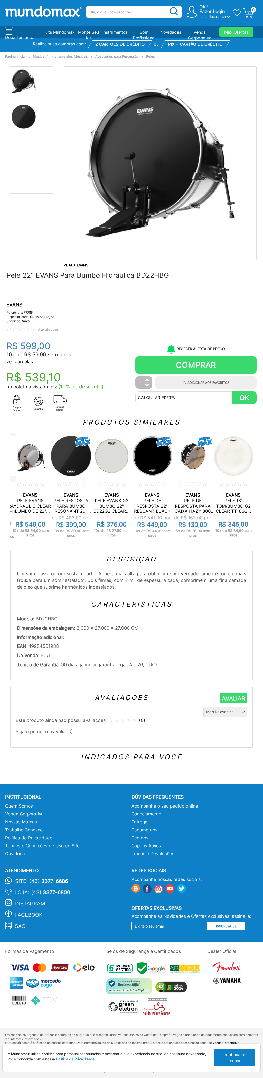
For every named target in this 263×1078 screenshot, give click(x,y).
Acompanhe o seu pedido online (165, 806)
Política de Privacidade (28, 837)
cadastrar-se (215, 16)
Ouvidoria (15, 853)
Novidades (170, 32)
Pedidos (140, 837)
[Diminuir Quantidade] (147, 385)
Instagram (30, 904)
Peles (150, 56)
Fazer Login (212, 11)
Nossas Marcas (21, 821)
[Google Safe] (153, 970)
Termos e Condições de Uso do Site (42, 845)
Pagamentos (144, 829)
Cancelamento (146, 814)
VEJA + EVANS (76, 265)
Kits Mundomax (59, 32)
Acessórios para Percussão (117, 56)
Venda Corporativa (24, 814)
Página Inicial (15, 56)
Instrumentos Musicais (70, 56)
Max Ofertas (236, 32)
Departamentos (20, 37)
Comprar (196, 365)
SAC (20, 926)
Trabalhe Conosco (24, 829)
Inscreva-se (226, 926)
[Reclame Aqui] (130, 988)
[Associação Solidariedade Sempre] (157, 1008)
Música (38, 56)
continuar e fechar (235, 1057)
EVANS (14, 305)
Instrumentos (115, 32)
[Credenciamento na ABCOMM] (186, 970)
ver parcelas (19, 361)
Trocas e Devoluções (153, 853)
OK (244, 398)
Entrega (139, 821)
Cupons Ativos (146, 845)
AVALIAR (233, 698)
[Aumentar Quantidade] (147, 380)
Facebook (28, 915)
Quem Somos (19, 806)
